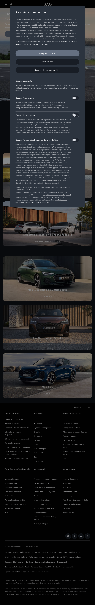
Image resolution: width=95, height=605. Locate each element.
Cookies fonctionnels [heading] (25, 98)
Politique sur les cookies (40, 202)
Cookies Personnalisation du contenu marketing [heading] (37, 140)
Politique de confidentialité (38, 44)
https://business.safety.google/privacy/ (57, 195)
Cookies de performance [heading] (26, 115)
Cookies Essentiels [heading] (24, 81)
